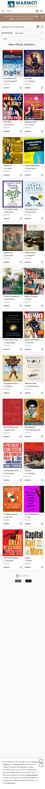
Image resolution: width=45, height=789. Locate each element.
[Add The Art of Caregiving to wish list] (20, 306)
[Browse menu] (41, 11)
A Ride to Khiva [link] (30, 253)
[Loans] (37, 11)
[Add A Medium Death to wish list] (42, 131)
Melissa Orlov (9, 212)
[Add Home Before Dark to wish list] (20, 88)
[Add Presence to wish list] (42, 480)
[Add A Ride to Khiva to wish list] (42, 262)
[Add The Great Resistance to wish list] (20, 567)
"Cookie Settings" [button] (31, 775)
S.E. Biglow (8, 168)
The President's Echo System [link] (12, 471)
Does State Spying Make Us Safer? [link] (33, 209)
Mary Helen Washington (33, 430)
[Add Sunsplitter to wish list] (42, 88)
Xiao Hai (29, 299)
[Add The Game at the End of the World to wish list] (20, 524)
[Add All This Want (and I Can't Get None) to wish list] (42, 524)
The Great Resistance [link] (11, 558)
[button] (38, 27)
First (18, 581)
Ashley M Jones (10, 430)
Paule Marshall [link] (30, 427)
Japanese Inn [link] (8, 253)
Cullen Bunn (30, 342)
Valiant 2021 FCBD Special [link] (33, 340)
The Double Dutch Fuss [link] (12, 384)
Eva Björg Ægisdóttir (11, 81)
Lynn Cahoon (30, 124)
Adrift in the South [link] (31, 296)
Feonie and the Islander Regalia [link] (12, 340)
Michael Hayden (31, 212)
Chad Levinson (9, 473)
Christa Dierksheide (32, 386)
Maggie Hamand (31, 168)
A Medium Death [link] (31, 122)
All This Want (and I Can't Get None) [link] (33, 514)
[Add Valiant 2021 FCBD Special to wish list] (42, 349)
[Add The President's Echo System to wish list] (20, 480)
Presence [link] (28, 471)
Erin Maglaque (31, 473)
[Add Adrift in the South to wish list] (42, 306)
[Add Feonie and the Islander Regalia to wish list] (20, 349)
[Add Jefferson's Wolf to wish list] (42, 393)
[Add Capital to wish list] (42, 567)
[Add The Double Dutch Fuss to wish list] (20, 393)
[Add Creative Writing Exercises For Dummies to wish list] (42, 175)
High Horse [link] (8, 166)
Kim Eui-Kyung (9, 124)
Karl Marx (29, 560)
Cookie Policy (10, 783)
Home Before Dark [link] (10, 78)
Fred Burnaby (30, 255)
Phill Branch (8, 386)
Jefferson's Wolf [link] (30, 384)
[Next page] (29, 576)
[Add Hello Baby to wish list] (20, 131)
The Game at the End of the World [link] (12, 514)
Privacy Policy (19, 764)
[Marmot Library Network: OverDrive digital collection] (22, 4)
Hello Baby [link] (7, 122)
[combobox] (18, 11)
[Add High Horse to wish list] (20, 175)
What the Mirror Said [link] (11, 427)
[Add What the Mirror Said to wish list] (20, 436)
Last (28, 581)
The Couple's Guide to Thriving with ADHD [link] (12, 209)
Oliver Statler (9, 255)
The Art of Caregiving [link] (11, 296)
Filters (5, 39)
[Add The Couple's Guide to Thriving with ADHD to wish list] (20, 218)
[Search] (3, 11)
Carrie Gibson (9, 560)
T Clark (29, 517)
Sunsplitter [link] (29, 78)
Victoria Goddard (10, 342)
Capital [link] (27, 558)
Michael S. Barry (10, 299)
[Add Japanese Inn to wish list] (20, 262)
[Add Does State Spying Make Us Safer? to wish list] (42, 218)
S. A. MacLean (31, 81)
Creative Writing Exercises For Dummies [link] (33, 166)
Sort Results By (7, 33)
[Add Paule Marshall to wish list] (42, 436)
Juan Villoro (8, 517)
